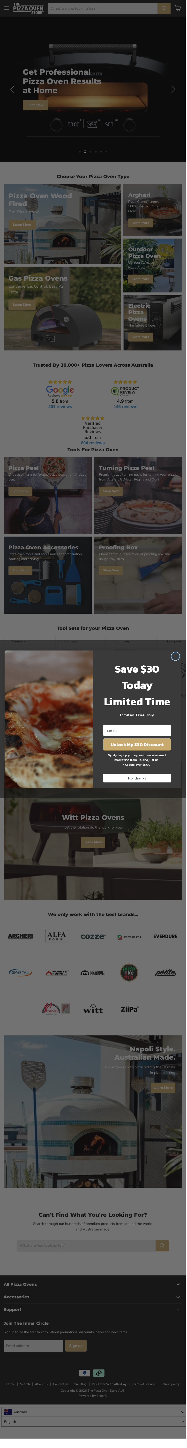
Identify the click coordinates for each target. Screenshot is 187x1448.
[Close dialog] (176, 656)
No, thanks (137, 778)
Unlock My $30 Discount (137, 744)
